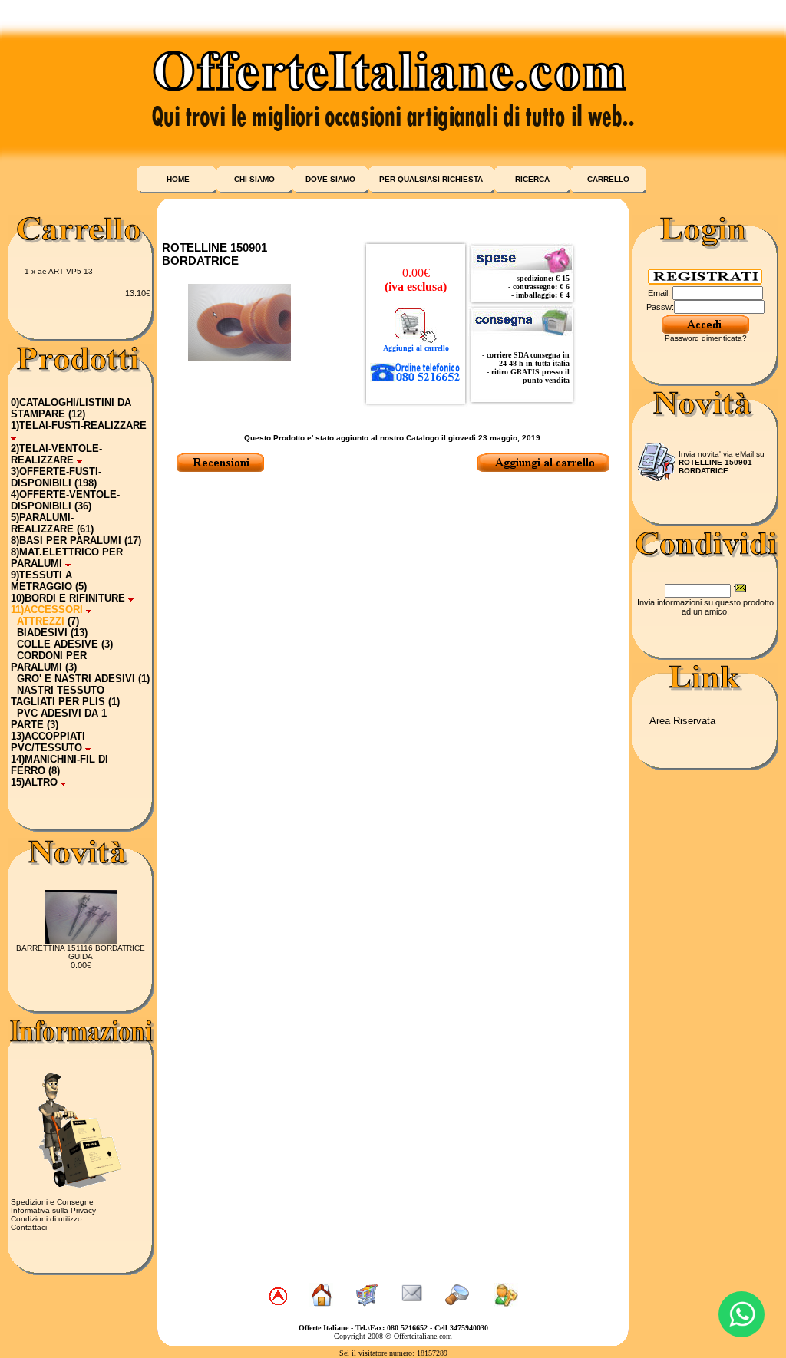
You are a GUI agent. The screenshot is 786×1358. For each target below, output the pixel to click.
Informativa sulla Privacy (53, 1210)
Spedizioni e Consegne (52, 1202)
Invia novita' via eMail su (722, 462)
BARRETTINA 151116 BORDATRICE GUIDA (80, 952)
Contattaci (29, 1227)
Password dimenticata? (706, 338)
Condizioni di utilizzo (46, 1219)
